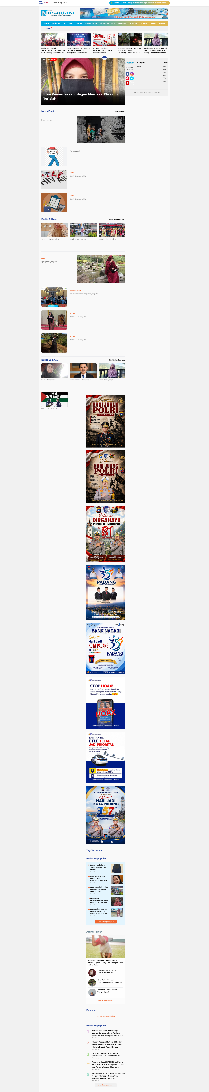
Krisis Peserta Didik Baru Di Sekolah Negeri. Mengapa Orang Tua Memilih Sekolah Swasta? (155, 50)
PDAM (162, 23)
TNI (64, 23)
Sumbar (78, 23)
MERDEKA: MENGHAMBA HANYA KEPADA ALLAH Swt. (99, 900)
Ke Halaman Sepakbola (105, 1016)
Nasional (56, 23)
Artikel (139, 66)
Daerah (153, 23)
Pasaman (122, 23)
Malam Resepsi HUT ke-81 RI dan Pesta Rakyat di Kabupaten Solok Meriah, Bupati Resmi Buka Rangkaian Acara (78, 50)
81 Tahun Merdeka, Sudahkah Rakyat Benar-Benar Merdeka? (103, 50)
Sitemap (165, 75)
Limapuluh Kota (107, 23)
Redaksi (165, 66)
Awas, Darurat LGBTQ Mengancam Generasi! (130, 3)
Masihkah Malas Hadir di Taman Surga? (107, 991)
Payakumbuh (91, 23)
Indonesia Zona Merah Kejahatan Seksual (106, 971)
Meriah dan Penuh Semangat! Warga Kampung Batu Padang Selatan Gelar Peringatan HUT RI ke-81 (53, 50)
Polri (70, 23)
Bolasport (91, 1010)
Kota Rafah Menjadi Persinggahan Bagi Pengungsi (109, 981)
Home (46, 3)
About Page (132, 83)
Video (48, 28)
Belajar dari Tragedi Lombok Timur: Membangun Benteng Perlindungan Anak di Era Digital (105, 963)
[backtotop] (104, 58)
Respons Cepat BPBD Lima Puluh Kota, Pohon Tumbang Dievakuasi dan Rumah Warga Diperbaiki (129, 50)
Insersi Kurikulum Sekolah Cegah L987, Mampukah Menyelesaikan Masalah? (98, 867)
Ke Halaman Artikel (105, 1001)
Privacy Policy (165, 78)
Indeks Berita (119, 111)
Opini (45, 91)
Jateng (143, 23)
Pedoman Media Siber (165, 72)
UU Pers (165, 69)
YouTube (129, 86)
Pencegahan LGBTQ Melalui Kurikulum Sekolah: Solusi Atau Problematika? (98, 911)
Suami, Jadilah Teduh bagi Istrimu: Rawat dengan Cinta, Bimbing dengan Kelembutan (99, 889)
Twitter (133, 81)
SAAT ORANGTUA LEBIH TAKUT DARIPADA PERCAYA (98, 878)
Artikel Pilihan (94, 931)
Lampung (133, 23)
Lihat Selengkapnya (116, 219)
